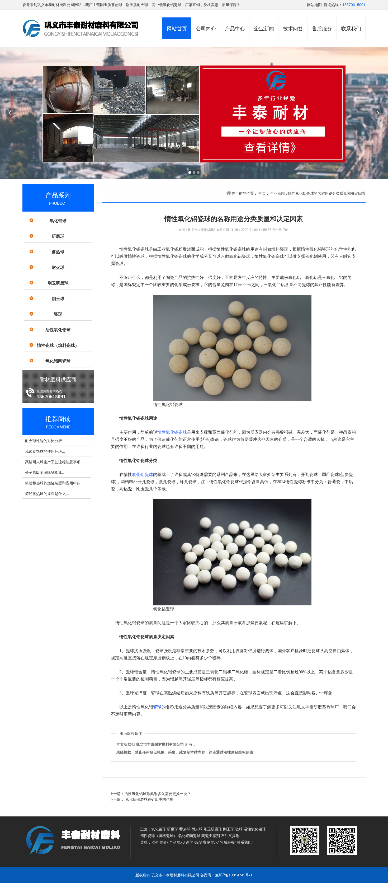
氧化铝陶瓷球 (58, 361)
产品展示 (176, 842)
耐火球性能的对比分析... (45, 440)
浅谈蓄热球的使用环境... (45, 451)
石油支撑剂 (230, 835)
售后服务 (322, 28)
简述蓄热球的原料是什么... (47, 493)
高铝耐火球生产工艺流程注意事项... (54, 461)
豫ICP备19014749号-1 (234, 874)
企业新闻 (264, 28)
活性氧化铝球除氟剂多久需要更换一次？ (157, 793)
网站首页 (177, 28)
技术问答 (293, 28)
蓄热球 (58, 252)
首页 (262, 193)
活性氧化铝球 (58, 329)
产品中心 (235, 28)
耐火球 (58, 267)
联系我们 (351, 28)
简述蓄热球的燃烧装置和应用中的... (54, 482)
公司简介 (206, 28)
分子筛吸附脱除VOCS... (44, 472)
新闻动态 (193, 842)
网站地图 (314, 4)
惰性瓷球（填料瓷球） (58, 345)
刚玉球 (58, 298)
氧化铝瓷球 (142, 474)
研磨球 (58, 236)
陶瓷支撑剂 (210, 835)
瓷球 (58, 314)
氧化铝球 (58, 220)
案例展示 (210, 842)
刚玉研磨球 (58, 283)
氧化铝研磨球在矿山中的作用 (148, 799)
